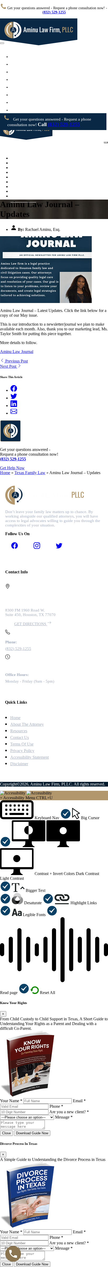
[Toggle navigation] (2, 43)
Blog (23, 110)
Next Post (8, 366)
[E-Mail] (13, 413)
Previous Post (16, 361)
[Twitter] (13, 398)
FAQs (24, 95)
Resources (28, 87)
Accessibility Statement (29, 757)
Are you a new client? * (69, 1112)
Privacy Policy (22, 750)
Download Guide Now (32, 1133)
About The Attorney (27, 724)
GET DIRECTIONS (30, 624)
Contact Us (26, 196)
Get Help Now (12, 468)
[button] (35, 818)
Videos (25, 102)
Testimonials (30, 79)
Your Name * (11, 1101)
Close (6, 1133)
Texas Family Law (29, 472)
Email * (79, 1101)
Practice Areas (32, 72)
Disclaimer (19, 764)
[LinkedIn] (13, 405)
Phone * (56, 1106)
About (24, 64)
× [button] (1, 798)
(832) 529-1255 (18, 649)
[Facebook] (13, 390)
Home (21, 56)
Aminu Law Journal (16, 351)
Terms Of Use (22, 744)
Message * (64, 1117)
